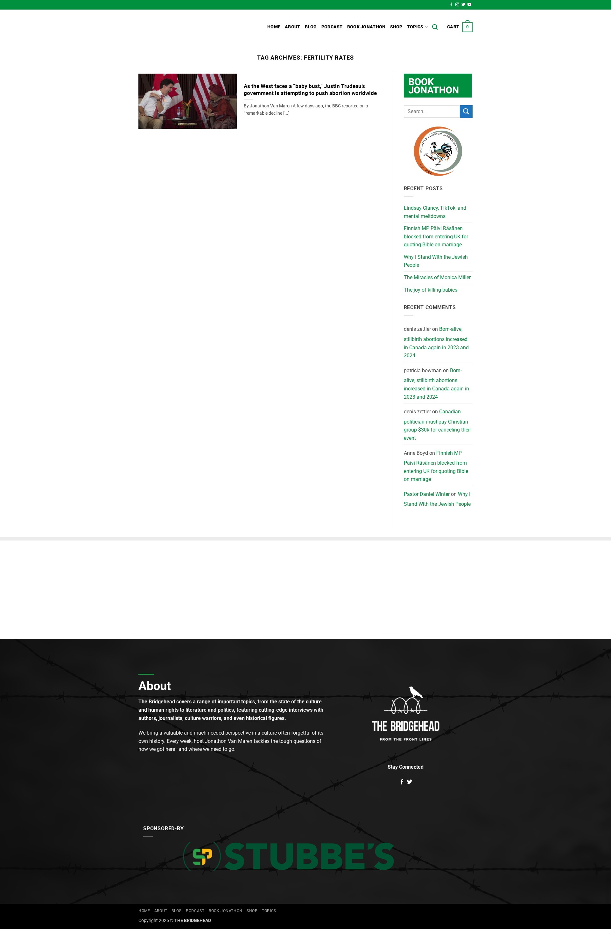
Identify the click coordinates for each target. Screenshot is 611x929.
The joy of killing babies (430, 290)
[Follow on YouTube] (469, 5)
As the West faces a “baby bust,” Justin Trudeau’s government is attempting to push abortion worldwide (310, 89)
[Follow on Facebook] (451, 5)
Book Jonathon (366, 27)
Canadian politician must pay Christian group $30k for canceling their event (437, 425)
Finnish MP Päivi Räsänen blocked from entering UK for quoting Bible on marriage (436, 236)
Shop (396, 27)
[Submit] (466, 111)
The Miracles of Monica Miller (437, 277)
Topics (415, 27)
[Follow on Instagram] (457, 5)
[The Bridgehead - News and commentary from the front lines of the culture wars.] (181, 27)
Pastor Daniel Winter (427, 494)
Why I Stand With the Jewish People (436, 261)
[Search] (435, 27)
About (292, 27)
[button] (460, 27)
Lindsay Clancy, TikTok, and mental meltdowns (435, 212)
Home (273, 27)
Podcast (332, 27)
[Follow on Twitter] (463, 5)
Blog (311, 27)
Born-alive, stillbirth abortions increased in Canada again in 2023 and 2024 (436, 342)
